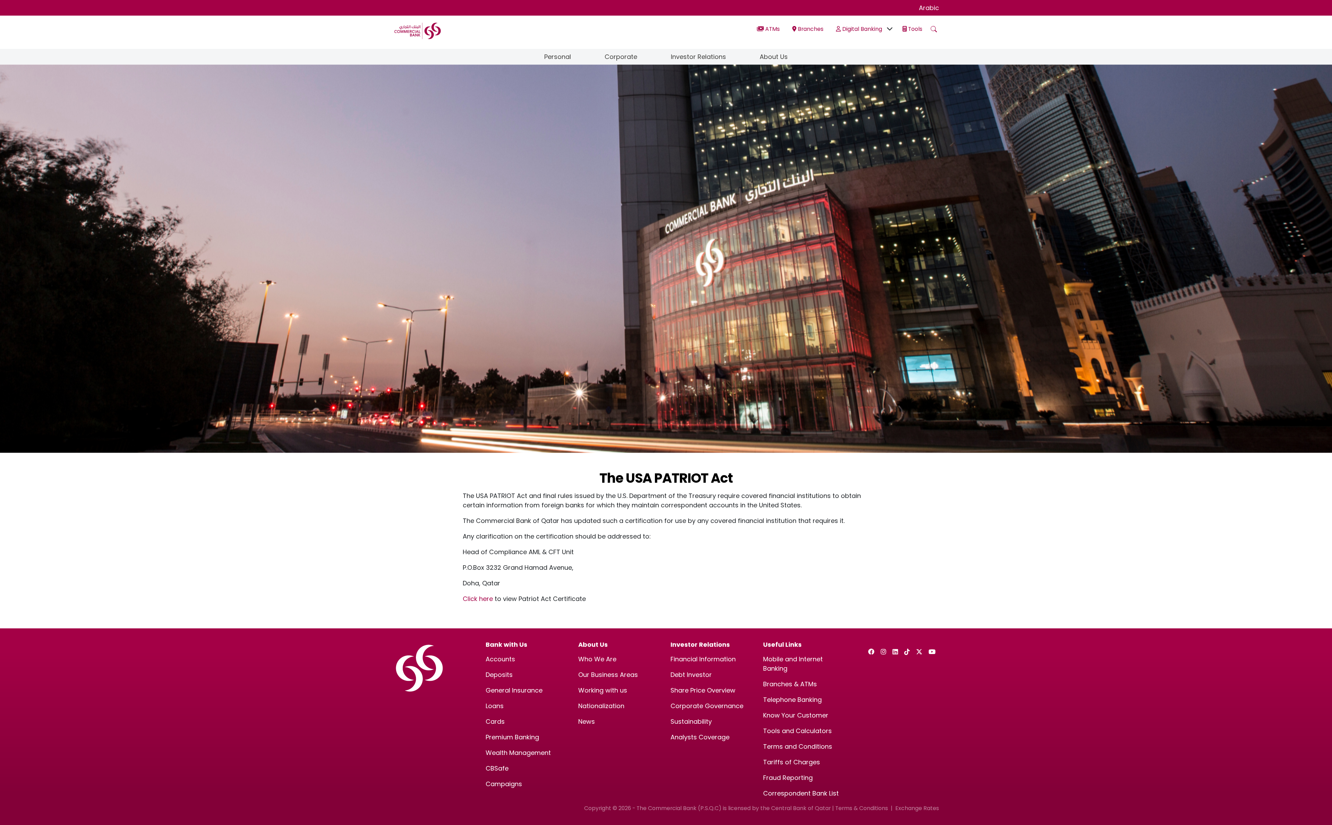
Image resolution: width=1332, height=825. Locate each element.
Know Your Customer (795, 715)
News (586, 721)
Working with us (602, 690)
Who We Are (597, 659)
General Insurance (514, 690)
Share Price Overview (703, 690)
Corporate (621, 56)
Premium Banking (512, 737)
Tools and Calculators (797, 731)
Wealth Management (518, 752)
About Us (774, 56)
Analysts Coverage (700, 737)
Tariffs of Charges (791, 762)
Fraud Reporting (788, 777)
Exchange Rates (917, 808)
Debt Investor (691, 674)
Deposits (499, 674)
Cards (495, 721)
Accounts (500, 659)
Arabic (929, 7)
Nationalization (601, 706)
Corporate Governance (707, 706)
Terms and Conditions (797, 746)
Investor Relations (698, 56)
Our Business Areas (608, 674)
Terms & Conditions (861, 808)
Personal (557, 56)
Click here (478, 598)
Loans (495, 706)
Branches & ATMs (790, 684)
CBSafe (497, 768)
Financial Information (703, 659)
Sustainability (691, 721)
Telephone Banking (792, 699)
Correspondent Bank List (801, 793)
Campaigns (504, 784)
